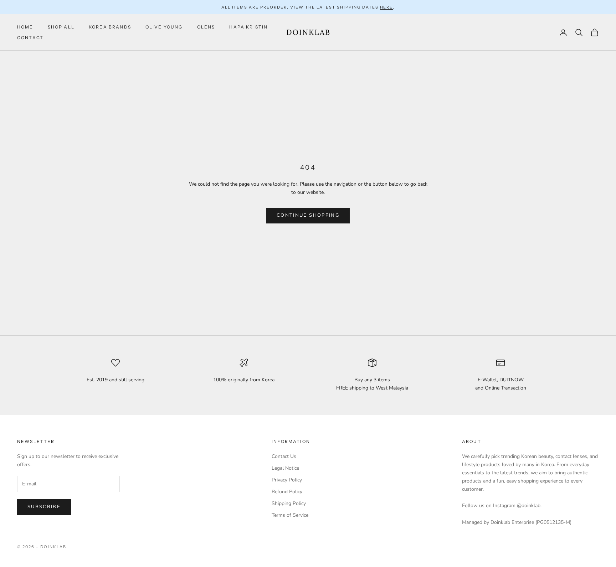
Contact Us (284, 456)
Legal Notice (285, 468)
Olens (206, 27)
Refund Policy (287, 491)
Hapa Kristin (248, 27)
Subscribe (44, 507)
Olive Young (164, 27)
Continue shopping (308, 215)
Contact (30, 37)
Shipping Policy (289, 503)
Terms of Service (290, 515)
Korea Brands (110, 27)
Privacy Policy (287, 479)
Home (25, 27)
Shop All (61, 27)
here (386, 7)
